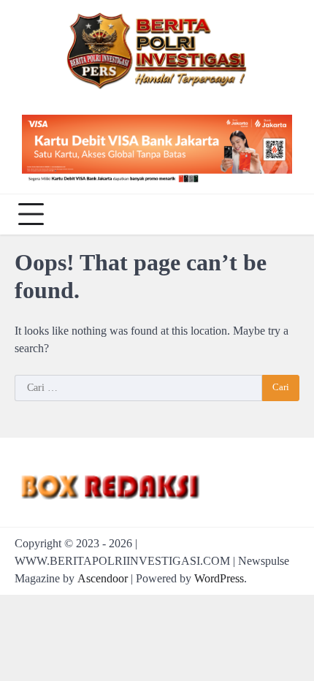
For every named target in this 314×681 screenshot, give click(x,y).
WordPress (219, 578)
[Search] (285, 214)
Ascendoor (102, 578)
